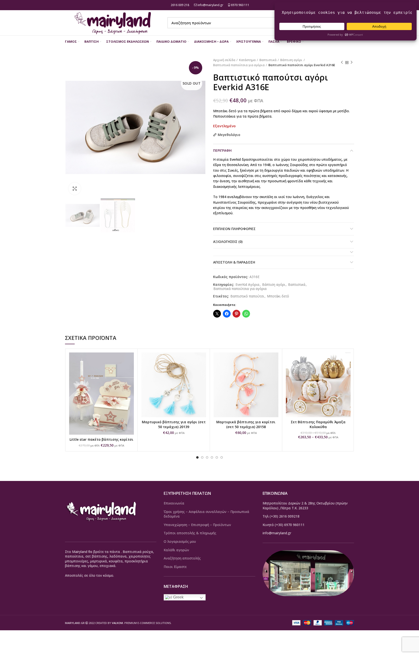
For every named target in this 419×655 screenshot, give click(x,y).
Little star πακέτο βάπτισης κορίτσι (101, 439)
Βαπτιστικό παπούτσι (247, 296)
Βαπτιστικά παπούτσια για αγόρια (239, 65)
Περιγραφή (222, 150)
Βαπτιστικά (267, 60)
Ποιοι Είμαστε (175, 566)
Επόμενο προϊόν (351, 62)
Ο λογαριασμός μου (180, 541)
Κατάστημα (247, 60)
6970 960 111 (239, 5)
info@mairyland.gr (210, 5)
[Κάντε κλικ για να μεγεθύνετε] (75, 189)
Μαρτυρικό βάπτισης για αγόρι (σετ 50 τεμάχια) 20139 (174, 424)
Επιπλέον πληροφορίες (234, 228)
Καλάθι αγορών (176, 550)
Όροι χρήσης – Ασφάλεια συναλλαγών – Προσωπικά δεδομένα (206, 514)
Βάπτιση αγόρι (291, 60)
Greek (178, 597)
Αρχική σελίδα (224, 60)
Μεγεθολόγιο (229, 134)
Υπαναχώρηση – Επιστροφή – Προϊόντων (197, 524)
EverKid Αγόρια (247, 285)
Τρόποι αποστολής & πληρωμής (190, 533)
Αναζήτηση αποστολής (182, 558)
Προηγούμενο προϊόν (341, 62)
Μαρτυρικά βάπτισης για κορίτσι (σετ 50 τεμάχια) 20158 (245, 424)
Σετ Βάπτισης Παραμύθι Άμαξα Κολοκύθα (318, 424)
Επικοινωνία (174, 503)
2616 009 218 (179, 5)
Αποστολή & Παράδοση (234, 262)
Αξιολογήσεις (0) (227, 241)
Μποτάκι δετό (278, 296)
